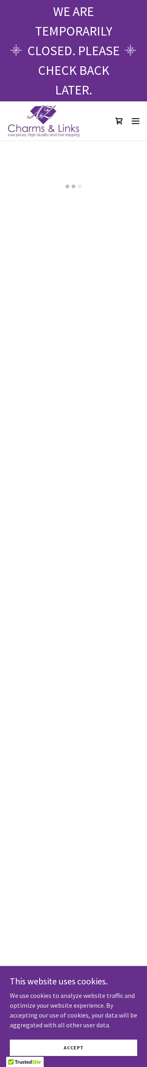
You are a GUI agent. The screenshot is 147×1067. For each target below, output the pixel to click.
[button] (119, 121)
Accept (74, 1048)
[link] (43, 121)
